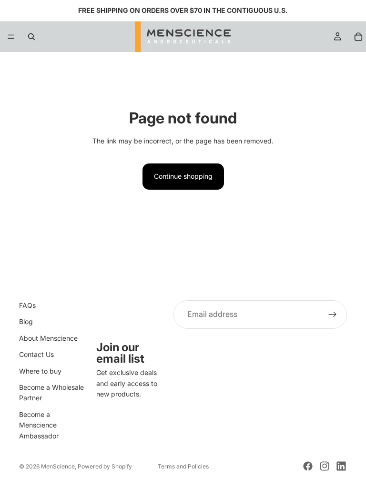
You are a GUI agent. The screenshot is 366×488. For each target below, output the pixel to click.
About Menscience (48, 338)
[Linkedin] (341, 466)
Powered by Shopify (105, 466)
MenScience (58, 466)
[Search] (31, 36)
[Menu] (11, 37)
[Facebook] (308, 466)
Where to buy (40, 370)
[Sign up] (333, 315)
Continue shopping (183, 176)
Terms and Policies (183, 466)
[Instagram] (324, 466)
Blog (26, 321)
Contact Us (36, 354)
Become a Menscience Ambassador (39, 424)
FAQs (27, 305)
